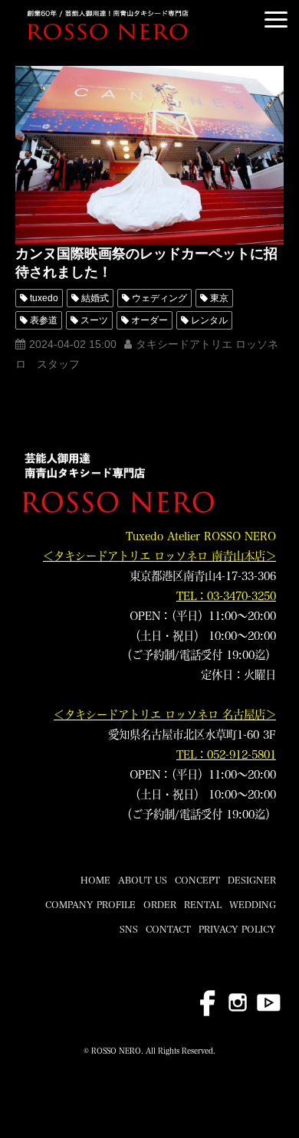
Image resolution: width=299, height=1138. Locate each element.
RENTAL (203, 904)
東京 (219, 298)
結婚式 (95, 298)
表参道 (44, 320)
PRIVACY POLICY (237, 928)
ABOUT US (142, 879)
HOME (95, 879)
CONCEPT (197, 879)
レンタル (209, 320)
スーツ (94, 320)
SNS (129, 928)
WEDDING (252, 904)
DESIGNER (252, 879)
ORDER (159, 904)
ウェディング (159, 298)
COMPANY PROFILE (90, 904)
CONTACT (168, 928)
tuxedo (44, 298)
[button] (276, 19)
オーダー (149, 320)
